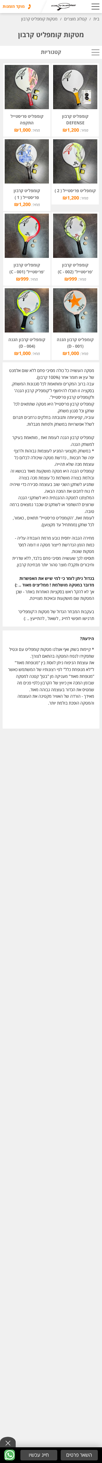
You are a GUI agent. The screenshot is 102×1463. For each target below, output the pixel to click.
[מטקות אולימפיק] (57, 6)
